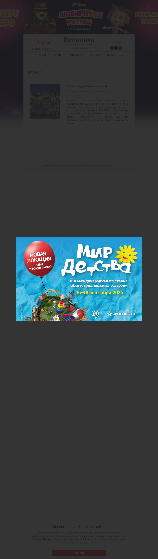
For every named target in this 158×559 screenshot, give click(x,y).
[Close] (138, 240)
